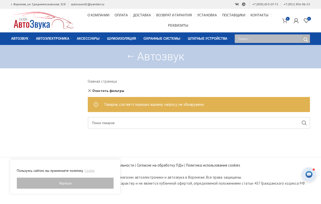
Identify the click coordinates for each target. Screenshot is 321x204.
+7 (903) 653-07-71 (265, 4)
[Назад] (130, 57)
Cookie (90, 170)
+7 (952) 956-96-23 (297, 4)
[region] (65, 176)
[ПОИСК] (304, 123)
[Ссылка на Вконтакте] (236, 4)
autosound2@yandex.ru (87, 4)
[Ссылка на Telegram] (243, 4)
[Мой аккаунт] (296, 21)
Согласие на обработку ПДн (160, 165)
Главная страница (102, 81)
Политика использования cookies (213, 165)
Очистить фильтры (108, 90)
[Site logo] (42, 20)
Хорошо (65, 183)
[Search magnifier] (305, 39)
